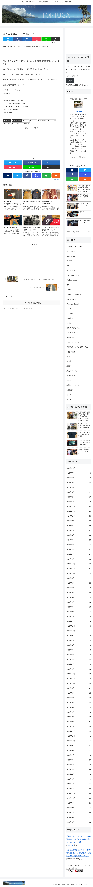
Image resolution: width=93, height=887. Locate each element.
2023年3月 (78, 607)
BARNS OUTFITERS (74, 246)
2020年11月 (78, 736)
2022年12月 (78, 621)
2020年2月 (78, 779)
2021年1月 (78, 726)
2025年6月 (78, 478)
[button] (55, 39)
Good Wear (70, 256)
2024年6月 (78, 535)
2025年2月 (78, 497)
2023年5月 (78, 597)
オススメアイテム (73, 328)
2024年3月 (78, 549)
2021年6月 (78, 702)
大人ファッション (17, 123)
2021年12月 (78, 674)
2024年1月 (78, 559)
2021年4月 (78, 712)
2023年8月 (78, 583)
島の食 (68, 361)
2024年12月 (78, 506)
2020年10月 (78, 741)
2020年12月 (78, 731)
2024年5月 (78, 540)
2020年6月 (78, 760)
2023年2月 (78, 612)
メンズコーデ (52, 120)
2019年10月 (78, 798)
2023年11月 (78, 569)
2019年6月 (78, 817)
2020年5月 (78, 765)
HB (67, 266)
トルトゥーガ (43, 120)
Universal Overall (72, 304)
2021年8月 (78, 693)
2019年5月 (78, 822)
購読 (70, 81)
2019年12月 (78, 789)
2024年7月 (78, 530)
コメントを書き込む (32, 303)
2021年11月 (78, 679)
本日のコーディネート (74, 385)
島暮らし (69, 366)
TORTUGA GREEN (73, 294)
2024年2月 (78, 554)
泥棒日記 (69, 390)
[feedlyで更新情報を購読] (46, 175)
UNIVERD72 (71, 299)
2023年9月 (78, 578)
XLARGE (69, 309)
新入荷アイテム (17, 120)
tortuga (78, 111)
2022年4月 (78, 655)
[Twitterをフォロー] (17, 175)
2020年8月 (78, 750)
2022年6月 (78, 645)
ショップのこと (72, 333)
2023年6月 (78, 592)
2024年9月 (78, 521)
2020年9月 (78, 746)
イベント (69, 323)
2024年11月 (78, 511)
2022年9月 (78, 636)
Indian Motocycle (72, 275)
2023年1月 (78, 616)
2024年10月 (78, 516)
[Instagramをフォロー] (36, 175)
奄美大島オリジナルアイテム (77, 347)
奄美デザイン (71, 337)
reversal (69, 289)
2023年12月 (78, 564)
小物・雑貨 (8, 120)
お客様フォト (71, 318)
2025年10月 (78, 468)
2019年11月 (78, 793)
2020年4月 (78, 769)
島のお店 (69, 356)
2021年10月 (78, 683)
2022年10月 (78, 631)
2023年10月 (78, 573)
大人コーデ (8, 123)
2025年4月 (78, 487)
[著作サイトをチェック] (7, 175)
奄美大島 (27, 123)
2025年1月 (78, 502)
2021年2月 (78, 722)
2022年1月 (78, 669)
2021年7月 (78, 698)
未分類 (68, 380)
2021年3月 (78, 717)
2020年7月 (78, 755)
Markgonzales (71, 280)
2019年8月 (78, 808)
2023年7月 (78, 588)
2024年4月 (78, 545)
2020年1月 (78, 784)
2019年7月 (78, 812)
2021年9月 (78, 688)
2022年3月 (78, 659)
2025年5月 (78, 482)
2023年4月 (78, 602)
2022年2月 (78, 664)
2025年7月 (78, 473)
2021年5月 (78, 707)
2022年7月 (78, 640)
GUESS (69, 261)
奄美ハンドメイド (73, 342)
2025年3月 (78, 492)
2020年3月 (78, 774)
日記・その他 (71, 376)
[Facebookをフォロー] (27, 175)
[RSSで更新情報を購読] (55, 175)
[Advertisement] (31, 142)
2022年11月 (78, 626)
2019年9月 (78, 803)
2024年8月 (78, 526)
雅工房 (68, 395)
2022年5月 (78, 650)
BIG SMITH (70, 251)
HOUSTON (70, 270)
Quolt (68, 285)
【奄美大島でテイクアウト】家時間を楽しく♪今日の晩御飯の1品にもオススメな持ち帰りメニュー (78, 839)
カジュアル (34, 120)
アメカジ (26, 120)
